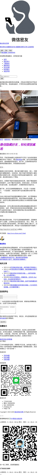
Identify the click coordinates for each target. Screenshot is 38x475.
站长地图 (7, 357)
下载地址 (7, 63)
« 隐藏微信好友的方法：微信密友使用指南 (14, 257)
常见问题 (7, 67)
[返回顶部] (0, 474)
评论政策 (3, 318)
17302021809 (5, 468)
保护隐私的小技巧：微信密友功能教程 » (13, 259)
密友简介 (7, 61)
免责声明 (7, 71)
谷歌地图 (7, 359)
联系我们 (7, 69)
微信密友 (19, 159)
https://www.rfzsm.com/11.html (16, 233)
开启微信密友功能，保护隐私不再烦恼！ (24, 267)
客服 (10, 50)
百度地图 (7, 355)
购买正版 (3, 339)
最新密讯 (7, 65)
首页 (5, 59)
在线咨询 (19, 418)
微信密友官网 (19, 412)
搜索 (2, 50)
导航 (6, 50)
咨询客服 (9, 339)
